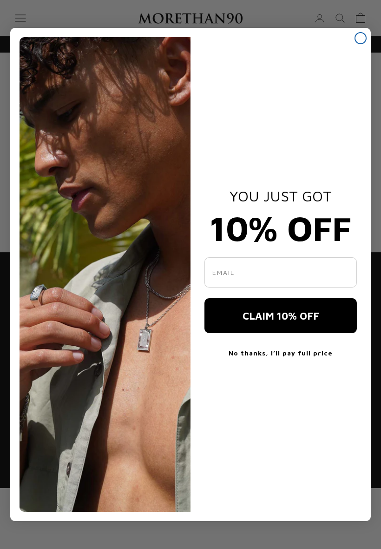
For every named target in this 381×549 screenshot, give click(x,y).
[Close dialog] (360, 38)
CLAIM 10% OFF (281, 316)
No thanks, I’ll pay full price (281, 353)
